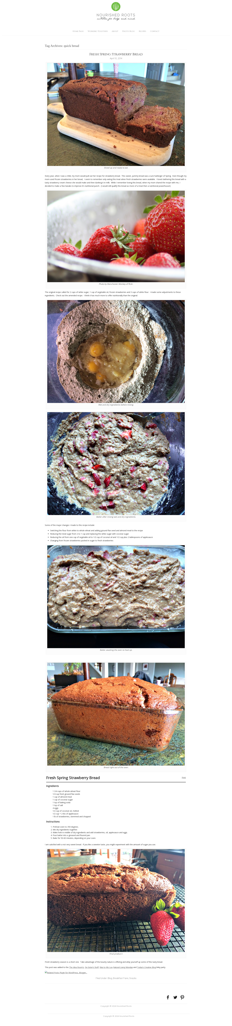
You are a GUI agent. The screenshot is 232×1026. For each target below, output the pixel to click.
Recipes (142, 31)
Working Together (98, 31)
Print (184, 777)
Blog (110, 978)
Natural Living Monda (122, 967)
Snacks (132, 978)
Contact (154, 31)
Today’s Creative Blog (146, 967)
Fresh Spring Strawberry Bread (116, 54)
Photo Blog (128, 31)
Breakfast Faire (120, 978)
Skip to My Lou (106, 967)
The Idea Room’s (76, 967)
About (115, 31)
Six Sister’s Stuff (92, 967)
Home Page (78, 31)
